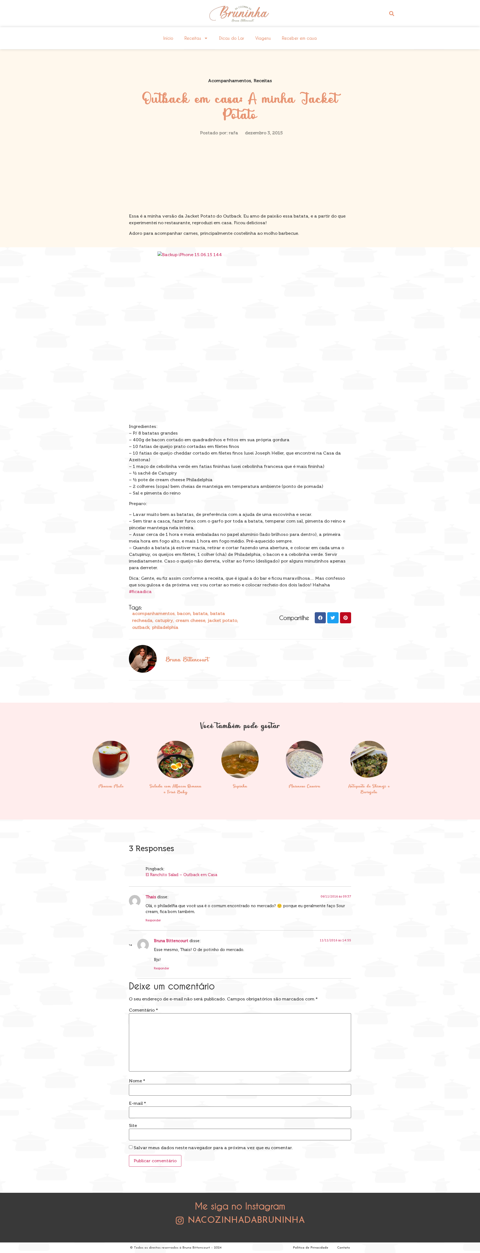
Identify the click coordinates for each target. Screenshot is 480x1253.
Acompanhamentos (229, 80)
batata (200, 613)
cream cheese (190, 620)
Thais (151, 896)
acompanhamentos (153, 613)
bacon (184, 613)
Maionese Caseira (304, 786)
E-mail (137, 1103)
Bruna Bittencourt (171, 940)
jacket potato (222, 620)
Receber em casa (299, 38)
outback (140, 627)
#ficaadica (140, 591)
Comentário (143, 1010)
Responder (153, 920)
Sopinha (240, 786)
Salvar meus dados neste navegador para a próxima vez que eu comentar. (213, 1148)
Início (168, 38)
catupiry (164, 620)
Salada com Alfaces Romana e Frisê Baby (175, 789)
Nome (137, 1081)
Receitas (192, 38)
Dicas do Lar (231, 38)
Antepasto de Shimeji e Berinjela (369, 789)
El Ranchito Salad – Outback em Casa (181, 874)
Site (133, 1125)
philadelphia (165, 627)
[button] (391, 13)
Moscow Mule (111, 786)
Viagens (263, 38)
